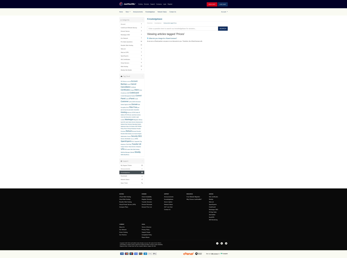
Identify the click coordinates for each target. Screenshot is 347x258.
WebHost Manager (125, 152)
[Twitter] (226, 243)
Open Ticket (124, 183)
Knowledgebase (150, 12)
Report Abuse (145, 237)
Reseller (139, 131)
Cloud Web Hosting (124, 199)
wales (128, 149)
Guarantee (136, 109)
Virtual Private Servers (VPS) (127, 204)
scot (133, 133)
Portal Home (150, 23)
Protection (133, 128)
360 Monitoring (213, 219)
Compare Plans (123, 207)
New (126, 124)
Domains (146, 4)
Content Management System (128, 96)
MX (124, 122)
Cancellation (125, 87)
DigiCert (126, 104)
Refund (129, 131)
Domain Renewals (147, 204)
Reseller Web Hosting (126, 133)
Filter (131, 107)
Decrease (138, 101)
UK (140, 144)
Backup (124, 84)
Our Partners (123, 234)
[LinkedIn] (222, 243)
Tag (141, 141)
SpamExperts (126, 141)
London (123, 119)
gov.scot (123, 109)
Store (127, 12)
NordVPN (211, 217)
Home (121, 12)
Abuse (124, 81)
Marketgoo (129, 119)
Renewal (134, 131)
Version (126, 146)
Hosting (140, 4)
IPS (126, 115)
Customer (125, 101)
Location (133, 117)
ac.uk (129, 81)
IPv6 (128, 115)
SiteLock (133, 138)
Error (127, 107)
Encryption (123, 107)
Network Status (162, 12)
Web (131, 149)
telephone (123, 144)
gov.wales (131, 109)
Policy (122, 128)
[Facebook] (217, 243)
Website (132, 152)
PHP (136, 126)
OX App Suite (213, 212)
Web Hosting (136, 149)
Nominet (130, 124)
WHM (122, 154)
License (139, 115)
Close (140, 90)
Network (123, 124)
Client (136, 90)
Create (136, 98)
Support (152, 4)
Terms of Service (146, 227)
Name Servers (132, 122)
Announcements (138, 12)
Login (164, 4)
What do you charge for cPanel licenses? (163, 38)
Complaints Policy (147, 234)
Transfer (135, 144)
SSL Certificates (213, 196)
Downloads (124, 176)
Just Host (134, 115)
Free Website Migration (193, 196)
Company (159, 4)
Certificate (133, 87)
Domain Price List (147, 207)
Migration (136, 119)
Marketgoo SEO (213, 209)
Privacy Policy (146, 229)
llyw (125, 117)
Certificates (125, 90)
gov (138, 107)
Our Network (123, 229)
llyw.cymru (128, 117)
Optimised (123, 126)
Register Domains (147, 199)
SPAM (136, 138)
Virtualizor (138, 146)
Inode (137, 112)
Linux (122, 117)
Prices (125, 128)
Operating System (136, 124)
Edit (139, 104)
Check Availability (147, 196)
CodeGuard (134, 93)
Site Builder (128, 138)
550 (122, 81)
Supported (137, 141)
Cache (128, 84)
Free (135, 107)
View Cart (211, 4)
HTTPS (133, 112)
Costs (127, 98)
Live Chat (222, 4)
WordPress (126, 154)
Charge (132, 90)
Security (134, 136)
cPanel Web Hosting (125, 196)
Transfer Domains (147, 202)
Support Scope (146, 232)
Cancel (133, 84)
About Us (122, 227)
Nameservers (139, 122)
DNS (130, 104)
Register (170, 4)
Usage (122, 146)
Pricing (129, 128)
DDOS (133, 101)
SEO (140, 136)
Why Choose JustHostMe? (194, 199)
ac (127, 81)
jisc (130, 115)
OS (130, 126)
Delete (122, 104)
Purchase (123, 131)
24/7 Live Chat (168, 207)
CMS (128, 93)
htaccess (129, 112)
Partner (133, 126)
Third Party (128, 144)
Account (224, 12)
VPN (122, 149)
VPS (126, 149)
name (126, 122)
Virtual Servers (132, 146)
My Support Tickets (126, 165)
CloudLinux (123, 93)
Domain (134, 104)
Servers (123, 138)
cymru (130, 101)
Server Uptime (168, 202)
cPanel (131, 99)
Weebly (138, 152)
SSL (133, 141)
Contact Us (172, 12)
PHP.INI (139, 126)
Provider (139, 128)
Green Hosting (123, 232)
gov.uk (126, 109)
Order (127, 126)
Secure (129, 136)
